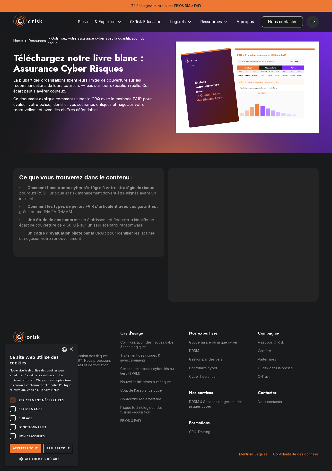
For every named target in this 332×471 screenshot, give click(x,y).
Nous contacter (282, 21)
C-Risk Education (145, 21)
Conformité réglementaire (140, 399)
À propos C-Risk (271, 342)
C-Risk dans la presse (275, 368)
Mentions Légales (253, 454)
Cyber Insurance (202, 376)
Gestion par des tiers (205, 359)
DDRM (194, 351)
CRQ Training (199, 432)
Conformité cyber (203, 368)
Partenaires (267, 359)
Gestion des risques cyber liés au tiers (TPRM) (147, 371)
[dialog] (41, 405)
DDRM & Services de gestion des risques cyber (216, 404)
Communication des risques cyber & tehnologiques (147, 344)
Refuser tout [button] (58, 448)
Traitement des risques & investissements (140, 357)
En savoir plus (49, 390)
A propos (245, 21)
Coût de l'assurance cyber (141, 390)
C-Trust (264, 376)
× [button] (71, 349)
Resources (37, 41)
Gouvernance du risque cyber (213, 342)
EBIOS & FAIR (130, 421)
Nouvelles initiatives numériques (146, 382)
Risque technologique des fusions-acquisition (141, 409)
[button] (99, 21)
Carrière (264, 351)
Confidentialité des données (296, 454)
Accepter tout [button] (25, 448)
